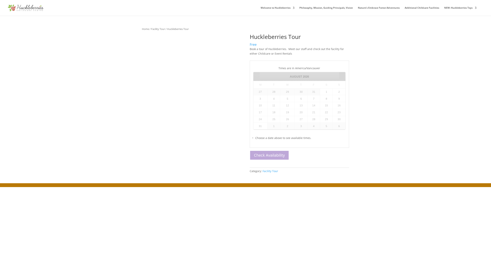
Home (145, 29)
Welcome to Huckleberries (276, 8)
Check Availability (269, 155)
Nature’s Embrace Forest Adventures (379, 8)
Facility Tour (158, 29)
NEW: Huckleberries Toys (458, 8)
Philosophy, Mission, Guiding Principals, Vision (326, 8)
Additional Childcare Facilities (422, 8)
